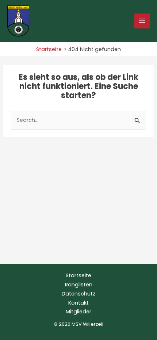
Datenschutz (78, 293)
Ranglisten (78, 284)
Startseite (78, 275)
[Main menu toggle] (142, 21)
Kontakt (78, 302)
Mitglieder (78, 311)
